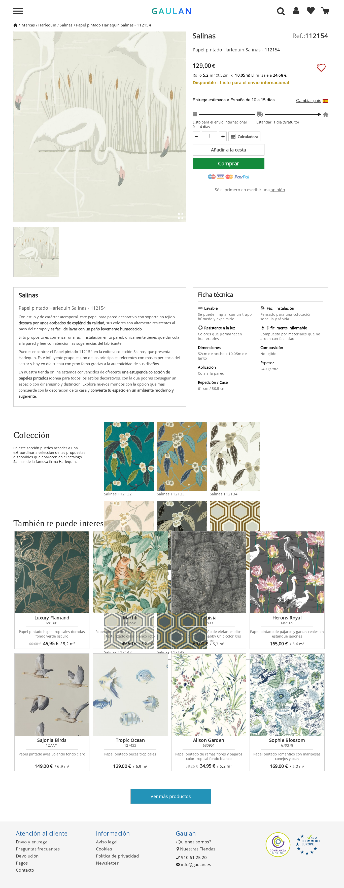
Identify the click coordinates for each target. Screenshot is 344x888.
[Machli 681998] (130, 572)
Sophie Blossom (287, 740)
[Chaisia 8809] (208, 572)
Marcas (28, 24)
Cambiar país (308, 101)
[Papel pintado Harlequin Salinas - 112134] (257, 456)
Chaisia (209, 618)
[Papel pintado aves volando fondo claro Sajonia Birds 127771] (52, 695)
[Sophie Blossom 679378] (287, 695)
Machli (130, 618)
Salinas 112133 (171, 494)
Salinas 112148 (118, 652)
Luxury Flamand (52, 618)
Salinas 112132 (118, 494)
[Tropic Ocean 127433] (130, 695)
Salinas (66, 24)
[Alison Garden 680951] (208, 695)
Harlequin (47, 24)
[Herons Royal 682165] (287, 572)
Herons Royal (287, 618)
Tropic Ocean (130, 740)
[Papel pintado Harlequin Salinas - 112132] (151, 456)
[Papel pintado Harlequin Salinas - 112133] (204, 456)
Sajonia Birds (51, 740)
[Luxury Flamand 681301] (52, 572)
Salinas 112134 (223, 494)
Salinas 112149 (171, 652)
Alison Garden (208, 740)
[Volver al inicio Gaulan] (15, 24)
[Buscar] (281, 12)
